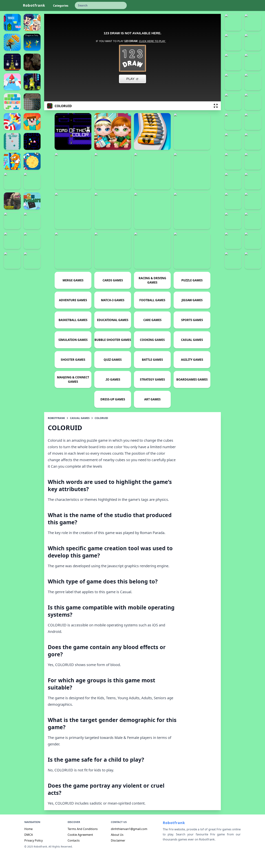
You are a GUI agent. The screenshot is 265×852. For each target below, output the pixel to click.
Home (28, 829)
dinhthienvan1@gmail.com (129, 829)
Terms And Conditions (83, 829)
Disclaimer (118, 840)
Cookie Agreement (80, 835)
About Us (117, 835)
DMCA (28, 835)
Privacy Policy (33, 840)
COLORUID (101, 418)
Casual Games (80, 418)
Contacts (74, 840)
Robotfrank (34, 5)
